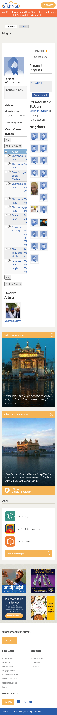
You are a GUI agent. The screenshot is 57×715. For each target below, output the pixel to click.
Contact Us (6, 662)
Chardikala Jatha (13, 320)
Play (8, 140)
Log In (4, 687)
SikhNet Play (23, 516)
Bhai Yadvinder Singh (17, 253)
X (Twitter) (24, 702)
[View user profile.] (14, 67)
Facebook (18, 701)
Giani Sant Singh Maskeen (17, 176)
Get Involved (36, 662)
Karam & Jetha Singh (16, 264)
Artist (15, 151)
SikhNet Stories (24, 541)
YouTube (30, 702)
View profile (12, 26)
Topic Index (35, 666)
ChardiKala (37, 83)
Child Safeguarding (9, 682)
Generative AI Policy (9, 674)
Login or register (39, 110)
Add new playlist (39, 95)
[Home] (11, 4)
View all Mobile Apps (15, 553)
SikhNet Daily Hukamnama (28, 528)
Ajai (25, 164)
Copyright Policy (8, 670)
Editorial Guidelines (9, 678)
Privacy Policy (7, 666)
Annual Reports (37, 658)
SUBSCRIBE (9, 640)
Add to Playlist (13, 145)
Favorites (23, 26)
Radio (39, 51)
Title (26, 151)
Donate (48, 5)
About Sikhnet (7, 658)
